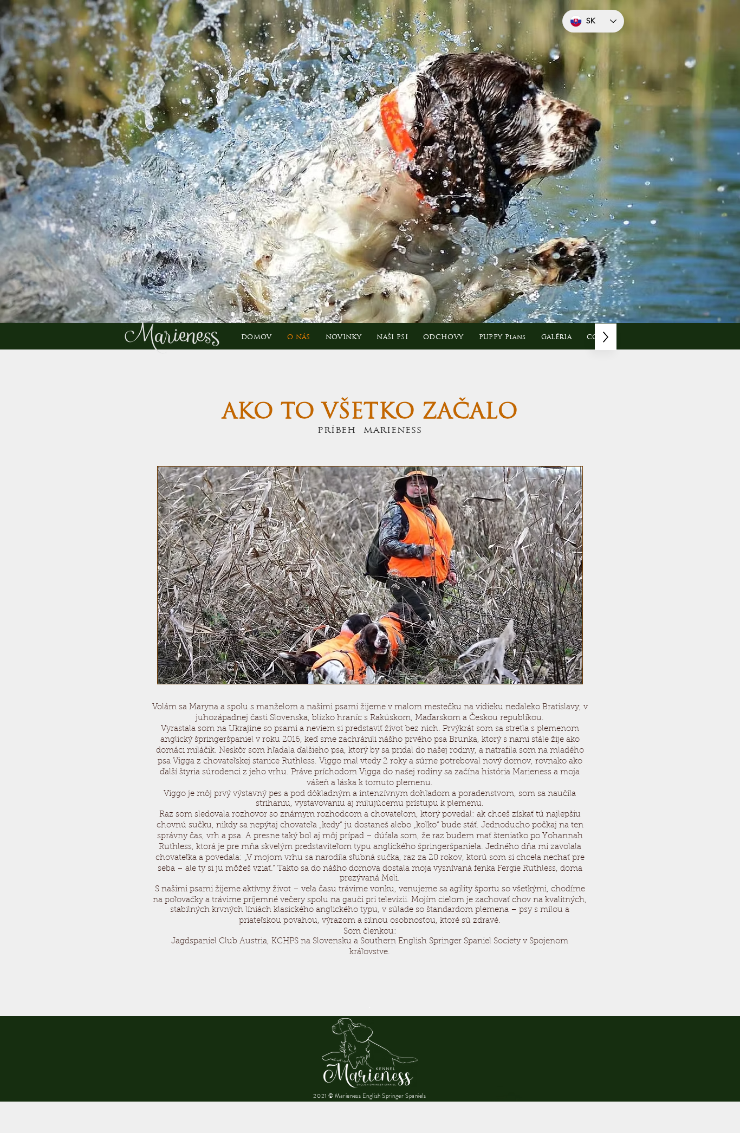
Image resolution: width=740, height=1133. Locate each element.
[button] (392, 336)
